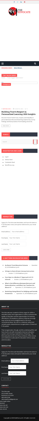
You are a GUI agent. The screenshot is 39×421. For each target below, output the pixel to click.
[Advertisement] (19, 38)
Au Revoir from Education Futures (16, 265)
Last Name (5, 244)
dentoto (2, 403)
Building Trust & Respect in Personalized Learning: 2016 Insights (19, 113)
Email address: (6, 232)
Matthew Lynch (7, 109)
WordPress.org (9, 165)
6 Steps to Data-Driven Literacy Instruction (19, 271)
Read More (6, 126)
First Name (5, 238)
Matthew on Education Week (16, 258)
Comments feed (10, 162)
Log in (6, 157)
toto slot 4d (3, 409)
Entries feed (8, 159)
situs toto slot (4, 407)
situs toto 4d (3, 405)
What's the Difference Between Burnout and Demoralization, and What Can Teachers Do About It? (20, 285)
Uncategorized (6, 84)
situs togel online (5, 401)
